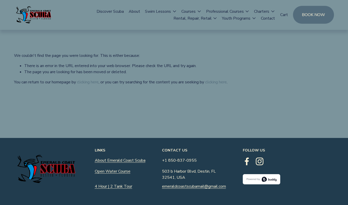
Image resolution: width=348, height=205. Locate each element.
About (134, 11)
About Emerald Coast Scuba (120, 160)
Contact (268, 18)
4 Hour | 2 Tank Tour (113, 186)
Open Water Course (112, 171)
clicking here (88, 82)
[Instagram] (260, 161)
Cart (284, 15)
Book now (313, 15)
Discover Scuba (110, 11)
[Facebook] (247, 161)
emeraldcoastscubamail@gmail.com (194, 186)
